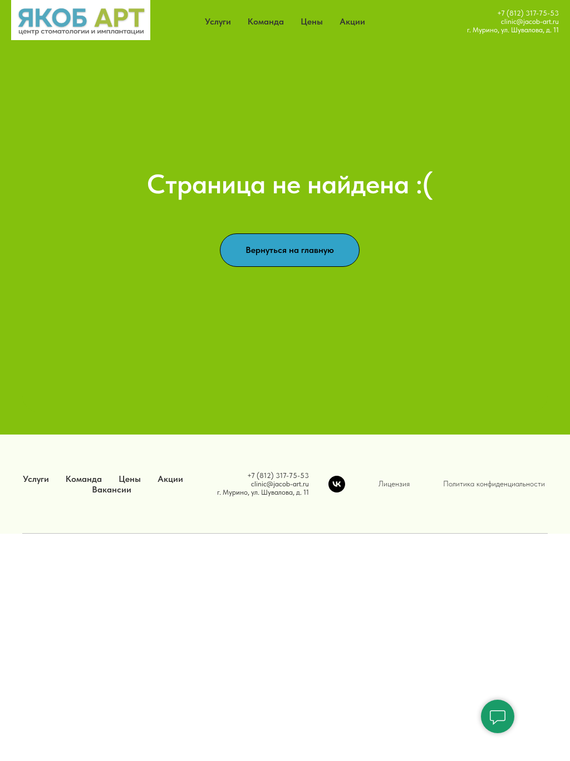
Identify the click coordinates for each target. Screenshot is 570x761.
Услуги (218, 21)
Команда (266, 21)
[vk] (336, 484)
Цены (312, 21)
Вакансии (111, 489)
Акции (352, 21)
